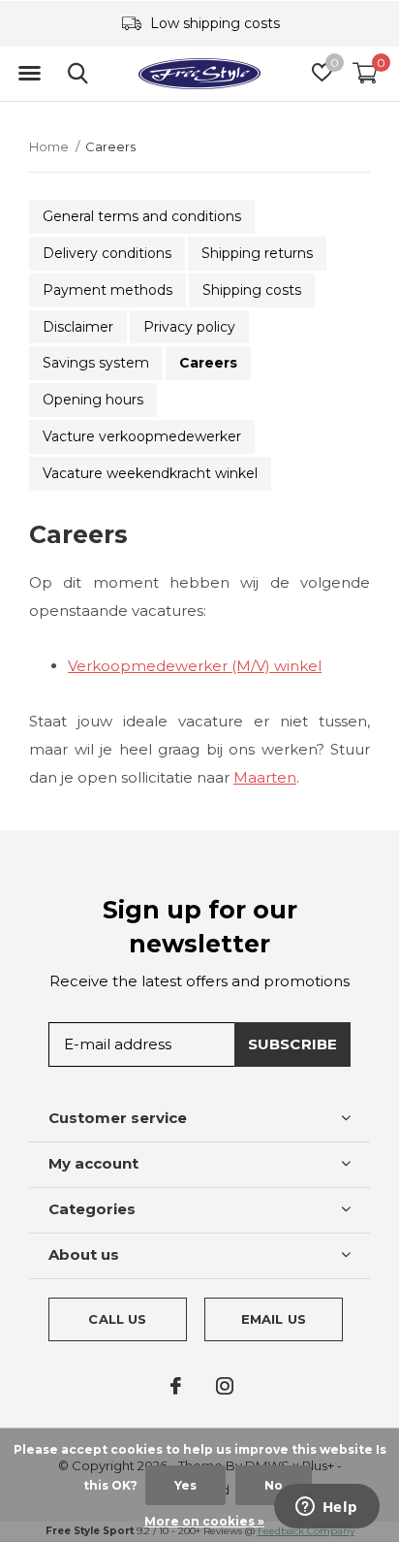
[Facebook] (175, 1386)
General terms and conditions (142, 216)
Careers (208, 362)
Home (49, 146)
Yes (185, 1485)
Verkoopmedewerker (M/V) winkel (195, 666)
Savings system (96, 362)
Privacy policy (189, 327)
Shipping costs (251, 290)
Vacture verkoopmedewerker (142, 436)
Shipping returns (257, 253)
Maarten (264, 777)
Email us (273, 1319)
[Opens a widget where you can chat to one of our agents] (326, 1508)
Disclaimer (78, 327)
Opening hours (93, 399)
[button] (29, 74)
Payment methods (107, 290)
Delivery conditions (107, 253)
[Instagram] (224, 1386)
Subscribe (293, 1044)
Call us (117, 1319)
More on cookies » (204, 1521)
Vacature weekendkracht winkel (150, 473)
